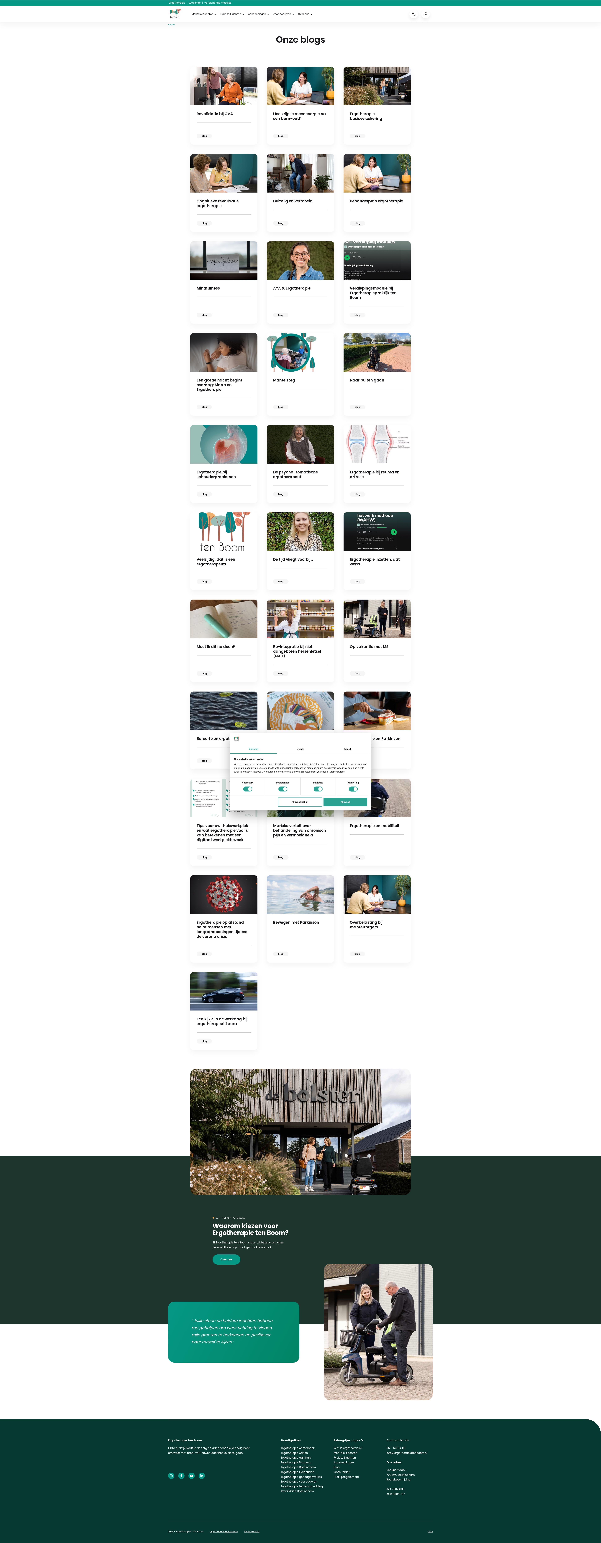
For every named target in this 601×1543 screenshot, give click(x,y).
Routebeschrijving (398, 1479)
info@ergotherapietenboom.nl (406, 1453)
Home (171, 24)
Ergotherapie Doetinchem (298, 1467)
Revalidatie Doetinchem (297, 1491)
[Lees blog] (223, 106)
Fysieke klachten (230, 14)
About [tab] (347, 749)
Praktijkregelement (346, 1477)
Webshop (195, 3)
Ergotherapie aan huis (296, 1457)
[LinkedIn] (202, 1476)
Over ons (303, 14)
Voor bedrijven (282, 14)
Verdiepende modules (217, 3)
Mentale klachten (202, 14)
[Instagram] (171, 1476)
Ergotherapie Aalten (294, 1453)
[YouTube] (191, 1476)
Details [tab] (300, 749)
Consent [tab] (253, 749)
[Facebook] (181, 1476)
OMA (430, 1531)
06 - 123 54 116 (395, 1448)
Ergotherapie (177, 3)
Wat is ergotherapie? (348, 1448)
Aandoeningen (257, 14)
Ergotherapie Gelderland (297, 1472)
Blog (337, 1467)
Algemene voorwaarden (224, 1531)
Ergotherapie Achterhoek (297, 1448)
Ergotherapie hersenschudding (302, 1486)
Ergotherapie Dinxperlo (296, 1462)
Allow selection (300, 802)
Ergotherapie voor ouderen (299, 1481)
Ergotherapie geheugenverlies (301, 1477)
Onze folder (341, 1472)
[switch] (282, 788)
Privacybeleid (251, 1531)
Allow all (345, 802)
